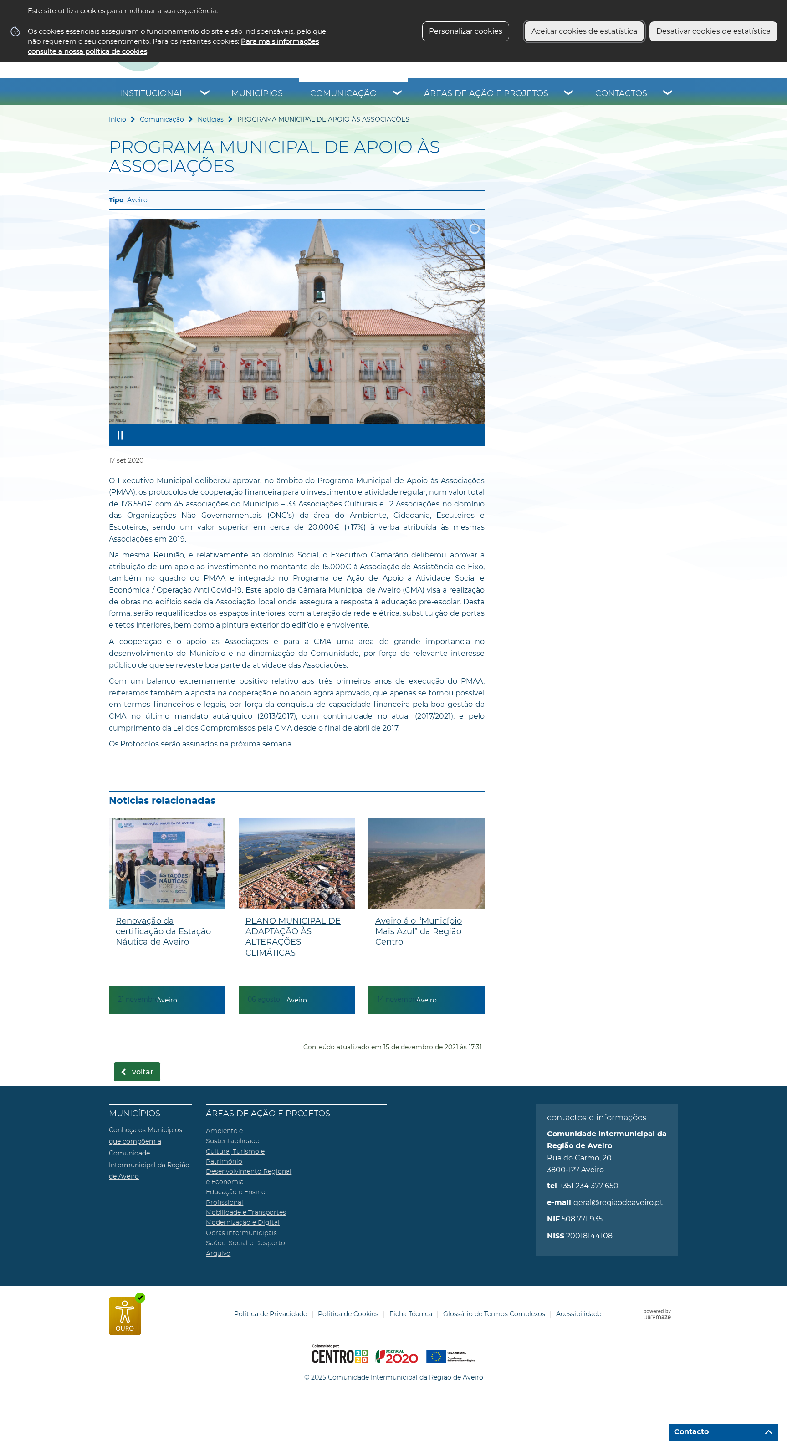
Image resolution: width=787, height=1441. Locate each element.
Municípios (257, 94)
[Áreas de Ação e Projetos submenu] (569, 93)
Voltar (142, 1072)
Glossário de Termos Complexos (494, 1314)
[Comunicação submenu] (398, 93)
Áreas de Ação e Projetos (486, 94)
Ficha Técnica (410, 1314)
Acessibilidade (578, 1314)
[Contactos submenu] (668, 93)
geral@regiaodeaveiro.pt (618, 1202)
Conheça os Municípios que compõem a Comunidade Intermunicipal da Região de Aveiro (149, 1153)
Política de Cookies (348, 1314)
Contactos (621, 94)
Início (117, 119)
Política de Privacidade (270, 1314)
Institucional (152, 94)
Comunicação (343, 94)
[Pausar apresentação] (120, 435)
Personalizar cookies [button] (465, 31)
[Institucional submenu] (205, 93)
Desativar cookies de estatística (713, 31)
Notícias (211, 119)
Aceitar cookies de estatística (584, 31)
